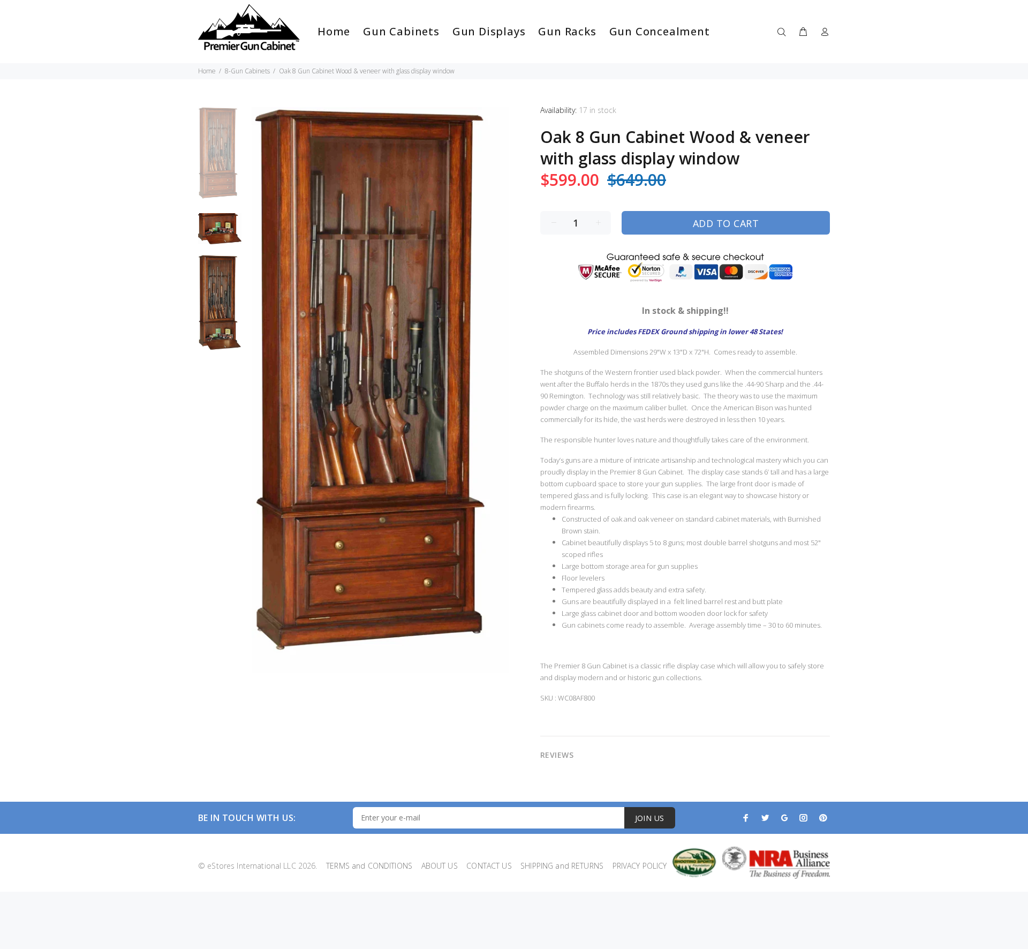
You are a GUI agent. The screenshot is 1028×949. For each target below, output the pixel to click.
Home (207, 71)
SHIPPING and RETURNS (558, 866)
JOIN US (649, 818)
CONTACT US (486, 866)
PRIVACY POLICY (636, 866)
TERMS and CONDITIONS (366, 866)
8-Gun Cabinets (247, 71)
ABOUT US (436, 866)
